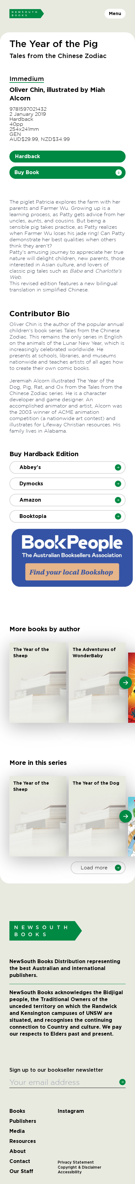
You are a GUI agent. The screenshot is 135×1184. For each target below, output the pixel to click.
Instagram (71, 1111)
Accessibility (70, 1172)
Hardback (27, 156)
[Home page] (26, 14)
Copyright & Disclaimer (79, 1167)
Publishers (22, 1121)
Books (17, 1111)
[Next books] (125, 682)
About (17, 1151)
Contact (19, 1161)
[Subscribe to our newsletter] (122, 1082)
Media (17, 1131)
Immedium (26, 79)
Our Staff (21, 1171)
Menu (115, 13)
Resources (22, 1141)
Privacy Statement (76, 1162)
